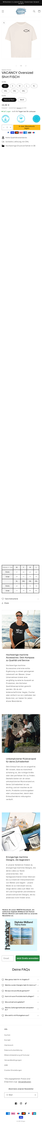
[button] (2, 11)
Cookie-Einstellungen (13, 1070)
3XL (14, 91)
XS (5, 86)
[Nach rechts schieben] (25, 65)
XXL (5, 91)
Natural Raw (9, 100)
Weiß (22, 100)
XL (34, 86)
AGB (6, 1065)
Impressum (8, 1045)
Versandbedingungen (13, 1060)
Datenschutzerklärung (13, 1050)
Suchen (7, 1035)
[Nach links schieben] (16, 65)
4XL (23, 91)
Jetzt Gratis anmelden (28, 958)
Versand (19, 108)
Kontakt (7, 1040)
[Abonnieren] (35, 1095)
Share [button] (6, 603)
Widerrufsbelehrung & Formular (16, 1055)
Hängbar (23, 1121)
